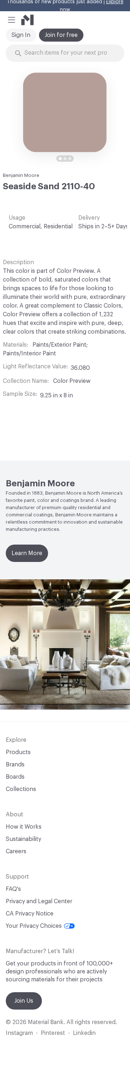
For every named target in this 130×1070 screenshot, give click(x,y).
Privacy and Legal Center (39, 901)
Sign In (21, 35)
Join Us (23, 1001)
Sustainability (23, 839)
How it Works (24, 827)
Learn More (27, 553)
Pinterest (53, 1033)
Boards (15, 777)
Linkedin (84, 1033)
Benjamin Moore (21, 175)
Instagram (19, 1033)
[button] (11, 20)
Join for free (61, 35)
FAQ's (13, 889)
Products (18, 752)
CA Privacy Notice (29, 914)
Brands (15, 764)
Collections (21, 789)
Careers (16, 851)
